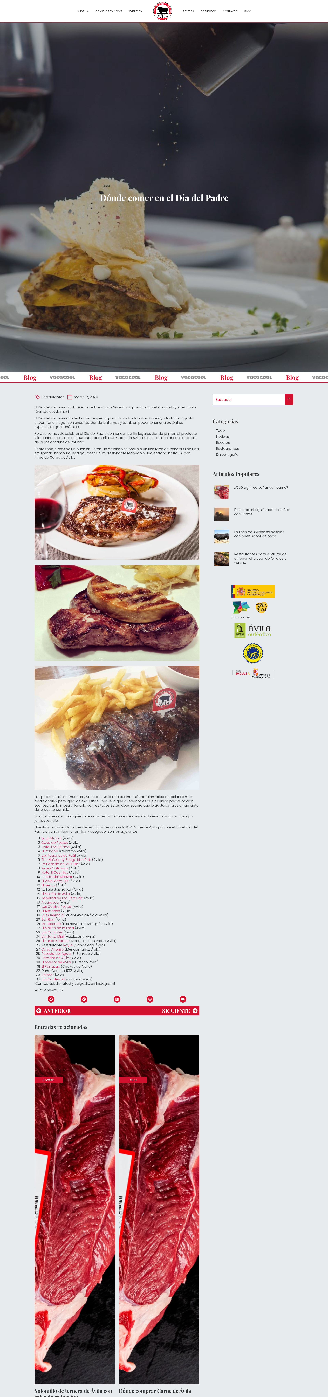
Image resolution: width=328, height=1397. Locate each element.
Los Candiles (52, 932)
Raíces (46, 975)
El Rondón (49, 851)
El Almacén (50, 911)
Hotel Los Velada (55, 846)
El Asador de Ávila (56, 962)
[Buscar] (289, 399)
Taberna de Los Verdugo (62, 898)
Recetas (223, 442)
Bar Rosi (47, 919)
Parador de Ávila (55, 957)
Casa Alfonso (52, 949)
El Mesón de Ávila (55, 893)
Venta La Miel (52, 936)
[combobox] (249, 399)
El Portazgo (51, 966)
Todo (220, 430)
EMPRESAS (135, 11)
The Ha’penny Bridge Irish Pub (66, 859)
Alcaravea (50, 902)
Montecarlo (51, 923)
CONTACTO (230, 11)
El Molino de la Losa (57, 928)
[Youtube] (183, 999)
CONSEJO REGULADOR (109, 11)
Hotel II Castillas (54, 872)
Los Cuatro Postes (56, 906)
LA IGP (80, 11)
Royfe (68, 945)
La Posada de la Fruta (59, 864)
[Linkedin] (117, 999)
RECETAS (188, 11)
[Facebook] (51, 999)
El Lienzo (48, 885)
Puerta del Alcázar (56, 876)
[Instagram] (150, 999)
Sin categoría (227, 454)
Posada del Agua (56, 953)
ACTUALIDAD (208, 11)
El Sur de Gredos (54, 940)
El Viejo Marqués (54, 881)
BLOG (247, 11)
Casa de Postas (54, 842)
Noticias (223, 436)
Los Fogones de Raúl (58, 855)
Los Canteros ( (53, 979)
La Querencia (52, 915)
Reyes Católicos (54, 868)
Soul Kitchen (51, 838)
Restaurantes (52, 397)
